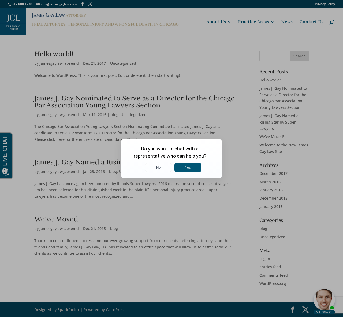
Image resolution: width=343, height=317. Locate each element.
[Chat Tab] (171, 158)
